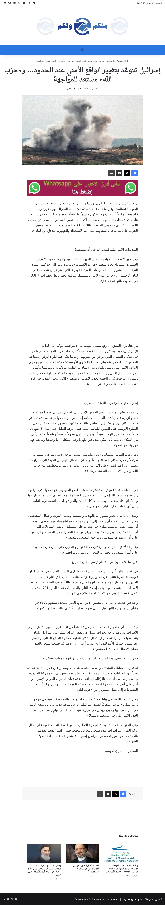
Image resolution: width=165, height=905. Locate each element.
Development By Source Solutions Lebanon (96, 899)
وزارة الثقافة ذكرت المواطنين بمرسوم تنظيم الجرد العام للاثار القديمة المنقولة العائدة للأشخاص (122, 869)
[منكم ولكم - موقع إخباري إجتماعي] (82, 26)
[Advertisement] (82, 319)
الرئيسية (122, 61)
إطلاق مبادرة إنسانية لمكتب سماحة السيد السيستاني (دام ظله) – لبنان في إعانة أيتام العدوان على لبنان (44, 870)
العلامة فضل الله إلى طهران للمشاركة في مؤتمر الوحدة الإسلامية (86, 869)
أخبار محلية (111, 61)
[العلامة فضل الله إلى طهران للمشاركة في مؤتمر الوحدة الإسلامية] (82, 853)
